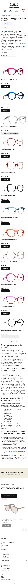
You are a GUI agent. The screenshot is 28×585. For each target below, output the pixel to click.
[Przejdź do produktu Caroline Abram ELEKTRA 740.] (14, 255)
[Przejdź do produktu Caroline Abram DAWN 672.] (14, 233)
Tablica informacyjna (6, 579)
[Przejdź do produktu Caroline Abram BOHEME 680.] (14, 211)
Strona (12, 62)
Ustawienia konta (5, 568)
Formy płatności (5, 543)
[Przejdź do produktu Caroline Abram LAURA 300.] (14, 72)
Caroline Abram (17, 15)
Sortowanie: (4, 55)
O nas (2, 574)
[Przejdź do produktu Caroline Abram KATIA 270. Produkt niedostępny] (14, 120)
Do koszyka (5, 86)
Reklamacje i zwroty (6, 546)
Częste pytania (5, 554)
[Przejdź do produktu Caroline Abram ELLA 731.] (14, 277)
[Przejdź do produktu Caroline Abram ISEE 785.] (14, 188)
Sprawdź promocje (9, 496)
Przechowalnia (4, 566)
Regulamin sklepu (5, 557)
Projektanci (9, 15)
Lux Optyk (3, 15)
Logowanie (3, 563)
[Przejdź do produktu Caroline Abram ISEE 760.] (14, 165)
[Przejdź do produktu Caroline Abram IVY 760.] (14, 142)
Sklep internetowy (12, 583)
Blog (2, 576)
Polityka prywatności (6, 556)
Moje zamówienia (5, 565)
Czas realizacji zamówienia (7, 542)
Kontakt (3, 577)
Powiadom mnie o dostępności (10, 133)
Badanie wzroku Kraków (7, 553)
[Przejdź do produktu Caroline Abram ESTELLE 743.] (14, 300)
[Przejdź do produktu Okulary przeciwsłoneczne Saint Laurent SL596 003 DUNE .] (14, 508)
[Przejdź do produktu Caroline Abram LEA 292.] (14, 96)
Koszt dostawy (4, 545)
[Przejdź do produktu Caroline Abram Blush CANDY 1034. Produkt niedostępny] (14, 323)
